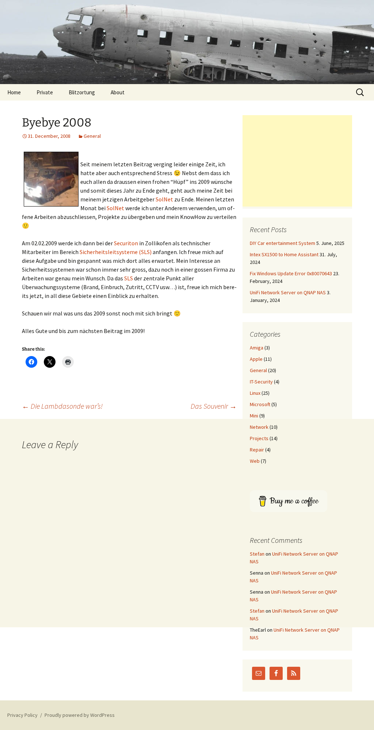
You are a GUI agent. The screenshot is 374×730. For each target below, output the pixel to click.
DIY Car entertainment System (282, 243)
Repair (257, 449)
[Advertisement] (297, 161)
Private (45, 92)
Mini (254, 415)
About (118, 92)
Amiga (256, 347)
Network (259, 427)
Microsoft (260, 404)
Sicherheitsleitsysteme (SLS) (116, 252)
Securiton (126, 243)
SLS (128, 278)
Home (14, 92)
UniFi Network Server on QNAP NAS (288, 292)
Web (255, 461)
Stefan (257, 554)
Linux (255, 393)
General (92, 136)
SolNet (164, 199)
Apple (256, 359)
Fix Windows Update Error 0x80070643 (291, 273)
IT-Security (261, 381)
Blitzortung (82, 92)
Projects (259, 438)
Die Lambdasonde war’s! (62, 406)
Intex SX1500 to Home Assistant (284, 254)
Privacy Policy (22, 715)
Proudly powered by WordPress (80, 715)
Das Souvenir (214, 406)
